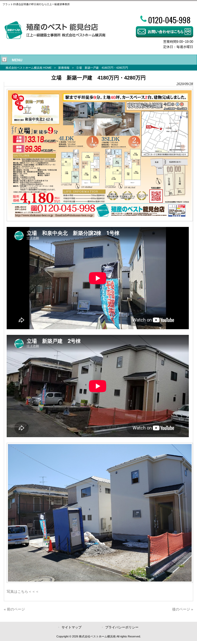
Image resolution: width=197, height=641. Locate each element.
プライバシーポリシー (122, 627)
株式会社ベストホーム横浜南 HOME (29, 67)
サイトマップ (72, 627)
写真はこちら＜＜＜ (23, 591)
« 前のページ (14, 609)
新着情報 (64, 67)
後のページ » (182, 609)
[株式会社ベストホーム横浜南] (55, 38)
